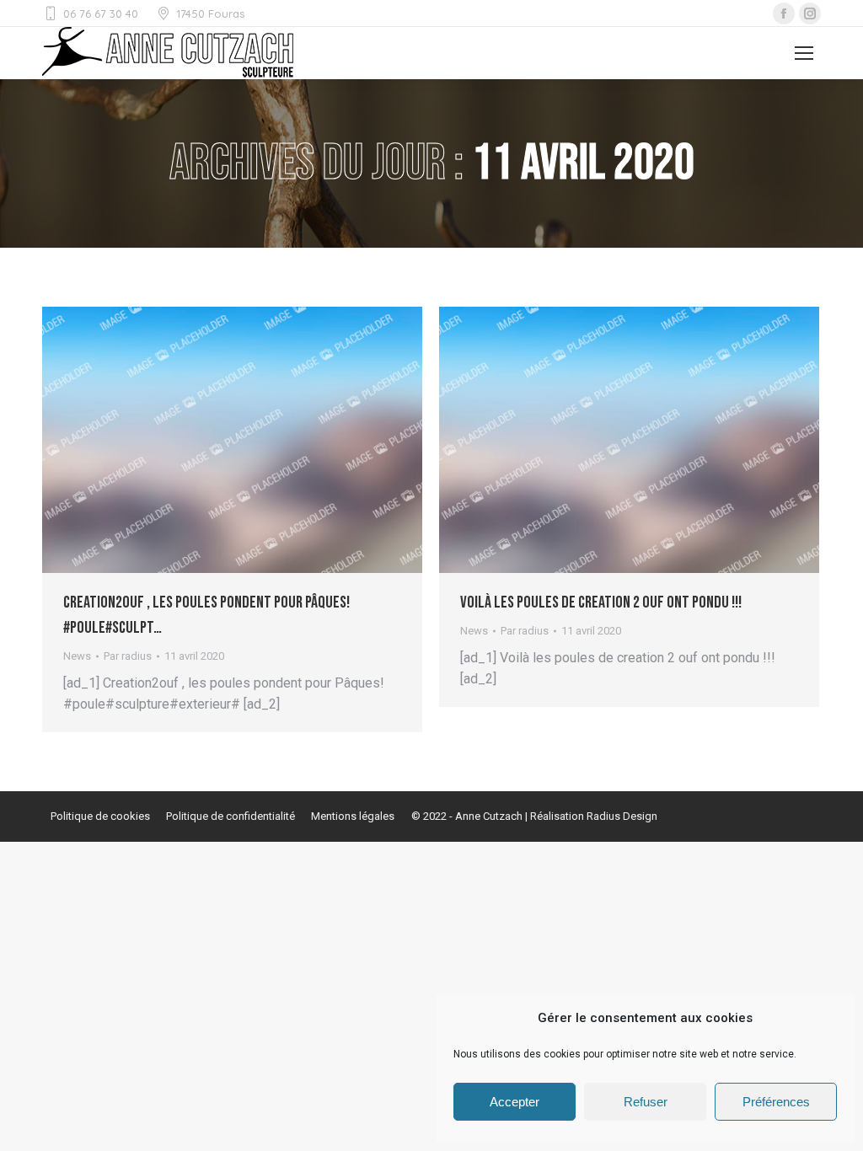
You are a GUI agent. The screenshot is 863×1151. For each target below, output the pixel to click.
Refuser (645, 1102)
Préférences (776, 1102)
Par (128, 656)
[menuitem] (100, 816)
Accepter (514, 1102)
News (77, 656)
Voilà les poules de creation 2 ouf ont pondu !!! (601, 602)
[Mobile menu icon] (804, 53)
